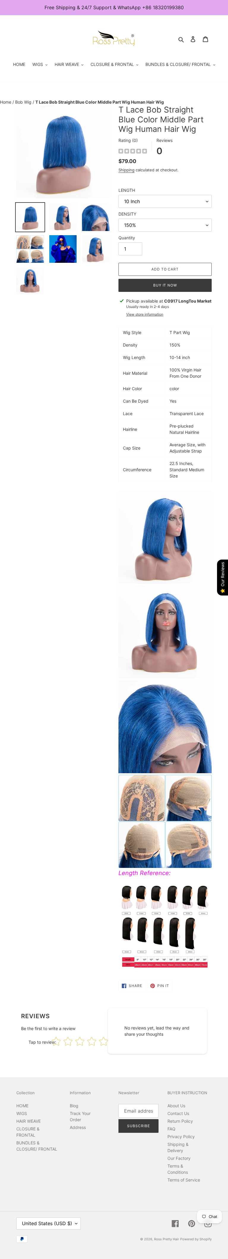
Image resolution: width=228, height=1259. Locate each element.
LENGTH (126, 190)
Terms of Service (183, 1179)
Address (78, 1127)
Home (6, 102)
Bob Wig (24, 102)
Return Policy (180, 1121)
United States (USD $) (47, 1223)
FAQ (171, 1128)
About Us (176, 1105)
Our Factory (179, 1158)
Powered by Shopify (196, 1239)
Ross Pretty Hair (166, 1239)
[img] (132, 152)
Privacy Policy (181, 1136)
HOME (22, 1105)
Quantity (126, 237)
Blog (74, 1105)
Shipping (126, 169)
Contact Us (178, 1113)
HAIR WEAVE (28, 1121)
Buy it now (165, 285)
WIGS (21, 1113)
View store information (144, 314)
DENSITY (127, 213)
